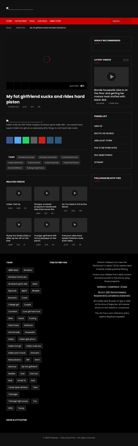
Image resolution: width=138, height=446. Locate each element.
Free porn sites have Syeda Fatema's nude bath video (72, 238)
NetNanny (101, 286)
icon (19, 193)
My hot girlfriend (15, 168)
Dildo (10, 318)
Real (10, 380)
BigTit (24, 290)
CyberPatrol (113, 286)
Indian (11, 339)
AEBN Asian (13, 270)
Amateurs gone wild (47, 157)
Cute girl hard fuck (69, 157)
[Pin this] (42, 140)
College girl (13, 304)
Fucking (32, 318)
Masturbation (14, 359)
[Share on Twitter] (17, 140)
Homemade (14, 332)
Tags (31, 21)
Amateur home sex (26, 157)
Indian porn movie (71, 162)
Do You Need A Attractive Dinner (74, 205)
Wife (10, 408)
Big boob (12, 290)
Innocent (35, 353)
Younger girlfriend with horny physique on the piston (45, 238)
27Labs (124, 286)
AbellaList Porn (103, 140)
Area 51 (98, 126)
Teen (35, 387)
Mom (37, 359)
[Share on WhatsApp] (26, 140)
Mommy (12, 366)
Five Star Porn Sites (105, 147)
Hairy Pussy (13, 325)
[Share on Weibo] (58, 140)
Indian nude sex (51, 162)
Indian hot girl (34, 162)
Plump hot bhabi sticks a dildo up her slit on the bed (18, 238)
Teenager (13, 394)
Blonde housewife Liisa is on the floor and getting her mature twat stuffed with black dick (111, 94)
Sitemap (98, 162)
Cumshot (12, 311)
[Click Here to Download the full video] (24, 121)
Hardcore (28, 325)
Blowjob (35, 290)
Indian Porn (20, 28)
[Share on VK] (50, 140)
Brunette (12, 297)
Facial (21, 318)
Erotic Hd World (104, 133)
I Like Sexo (42, 21)
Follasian (100, 103)
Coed (24, 297)
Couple (27, 304)
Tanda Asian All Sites (17, 387)
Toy (35, 401)
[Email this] (34, 140)
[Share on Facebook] (9, 140)
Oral (22, 373)
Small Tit (22, 380)
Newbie (11, 373)
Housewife (30, 332)
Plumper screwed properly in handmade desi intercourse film (45, 207)
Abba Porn (55, 21)
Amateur (28, 270)
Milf (28, 359)
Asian (34, 284)
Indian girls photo (15, 162)
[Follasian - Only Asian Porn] (19, 9)
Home (9, 21)
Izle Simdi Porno (103, 155)
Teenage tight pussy (35, 168)
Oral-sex (34, 373)
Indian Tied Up (13, 204)
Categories (21, 21)
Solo (33, 380)
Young (21, 408)
